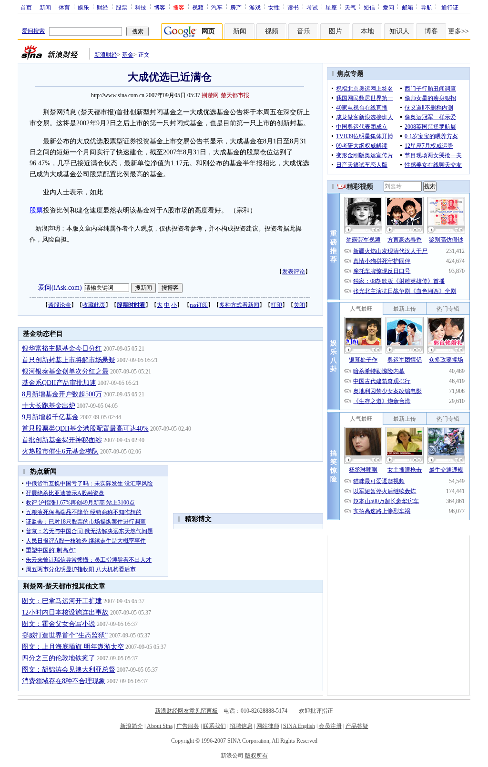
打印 (276, 305)
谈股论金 (59, 305)
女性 (274, 7)
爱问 (388, 7)
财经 (102, 7)
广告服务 (187, 726)
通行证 (449, 7)
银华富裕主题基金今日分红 (62, 348)
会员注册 (330, 726)
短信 (369, 7)
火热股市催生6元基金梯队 (60, 451)
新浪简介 (131, 726)
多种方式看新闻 (239, 305)
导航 (426, 7)
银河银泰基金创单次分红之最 (65, 371)
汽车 (217, 7)
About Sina (160, 726)
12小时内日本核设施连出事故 (65, 612)
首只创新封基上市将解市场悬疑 (68, 359)
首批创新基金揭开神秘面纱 (62, 440)
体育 (64, 7)
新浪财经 (105, 54)
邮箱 (407, 7)
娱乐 (83, 7)
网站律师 (267, 726)
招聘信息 (241, 726)
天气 (350, 7)
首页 (26, 7)
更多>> (458, 31)
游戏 (255, 7)
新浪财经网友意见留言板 (186, 710)
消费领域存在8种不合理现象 (63, 681)
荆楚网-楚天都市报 (225, 95)
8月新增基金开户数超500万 (62, 394)
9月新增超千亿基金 (50, 417)
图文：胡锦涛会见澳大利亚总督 (68, 669)
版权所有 (256, 755)
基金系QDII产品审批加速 (59, 382)
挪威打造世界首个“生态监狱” (65, 635)
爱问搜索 (33, 31)
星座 (331, 7)
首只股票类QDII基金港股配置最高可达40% (85, 428)
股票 (121, 7)
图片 (335, 31)
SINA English (299, 726)
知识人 (399, 31)
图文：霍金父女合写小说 (58, 623)
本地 (367, 31)
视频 (197, 7)
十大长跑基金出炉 (48, 405)
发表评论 (293, 271)
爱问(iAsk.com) (60, 287)
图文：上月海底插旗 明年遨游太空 (73, 646)
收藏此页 (93, 305)
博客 (159, 7)
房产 (236, 7)
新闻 (45, 7)
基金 (127, 54)
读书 (293, 7)
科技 (140, 7)
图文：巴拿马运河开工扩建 (62, 601)
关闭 (299, 305)
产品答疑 (357, 726)
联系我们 (214, 726)
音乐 (303, 31)
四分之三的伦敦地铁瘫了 (58, 658)
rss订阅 (199, 305)
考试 (312, 7)
